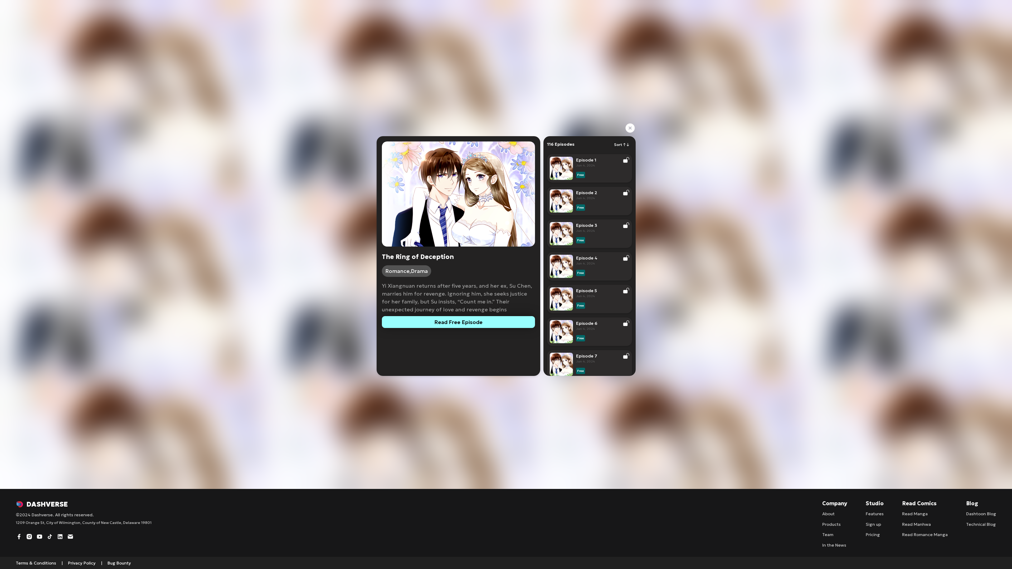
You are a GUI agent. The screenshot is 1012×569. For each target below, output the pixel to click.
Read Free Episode (458, 322)
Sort (622, 144)
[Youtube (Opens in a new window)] (39, 536)
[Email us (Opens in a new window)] (70, 536)
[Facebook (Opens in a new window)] (19, 536)
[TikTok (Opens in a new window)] (50, 536)
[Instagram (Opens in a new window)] (29, 536)
